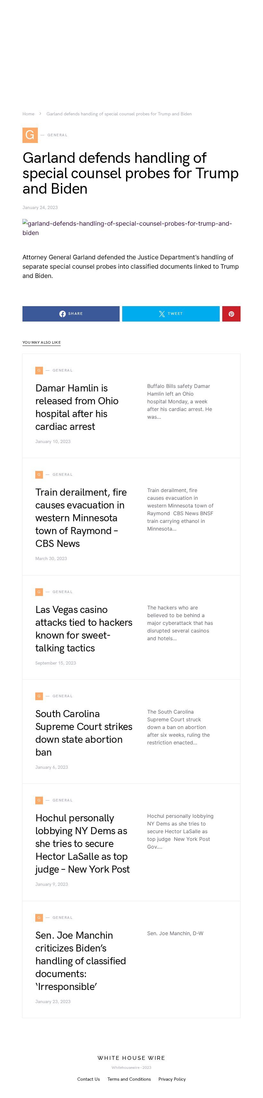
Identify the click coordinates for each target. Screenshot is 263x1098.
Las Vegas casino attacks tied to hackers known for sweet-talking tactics (83, 629)
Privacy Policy (172, 1079)
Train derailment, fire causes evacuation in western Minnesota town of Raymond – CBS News (81, 518)
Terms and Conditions (129, 1079)
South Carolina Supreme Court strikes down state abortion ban (83, 733)
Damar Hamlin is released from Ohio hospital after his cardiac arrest (77, 407)
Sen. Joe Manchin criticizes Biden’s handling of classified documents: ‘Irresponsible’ (80, 961)
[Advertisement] (131, 45)
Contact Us (88, 1079)
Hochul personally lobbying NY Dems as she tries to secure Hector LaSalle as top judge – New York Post (82, 844)
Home (28, 114)
